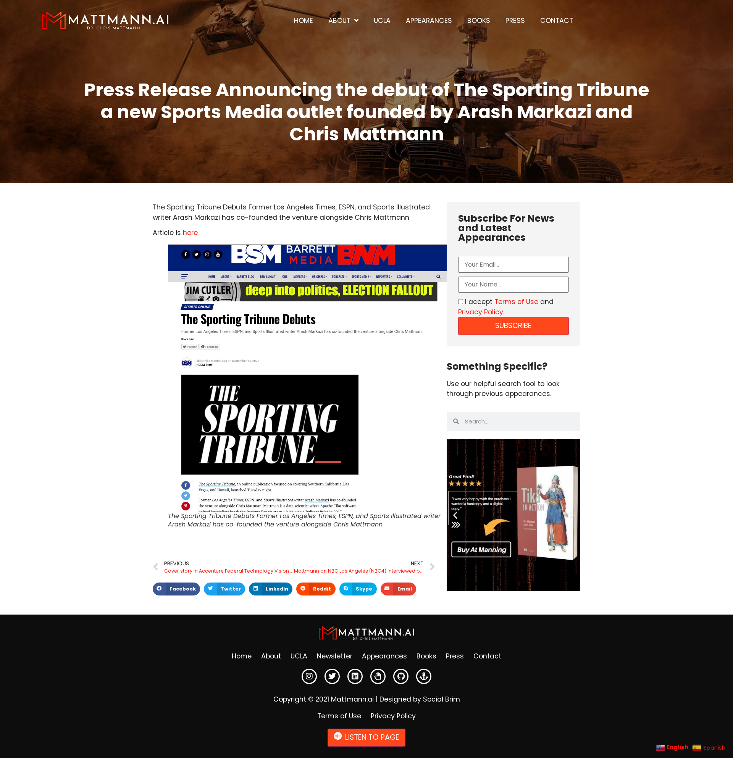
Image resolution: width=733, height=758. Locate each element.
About (339, 20)
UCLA (382, 20)
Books (478, 20)
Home (303, 20)
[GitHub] (400, 676)
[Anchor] (423, 676)
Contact (556, 20)
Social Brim (441, 699)
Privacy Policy (480, 312)
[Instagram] (309, 676)
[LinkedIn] (355, 676)
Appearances (429, 20)
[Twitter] (332, 676)
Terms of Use (516, 301)
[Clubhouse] (378, 676)
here (190, 232)
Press (515, 20)
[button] (176, 589)
